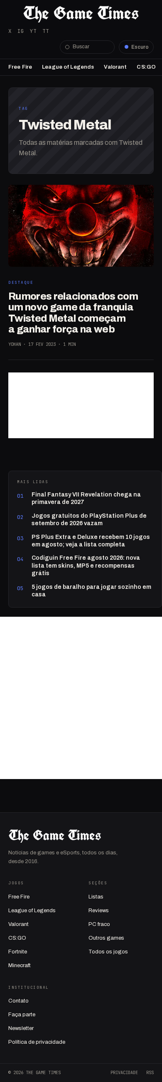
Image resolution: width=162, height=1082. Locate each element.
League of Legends (68, 67)
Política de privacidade (36, 1042)
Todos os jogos (108, 952)
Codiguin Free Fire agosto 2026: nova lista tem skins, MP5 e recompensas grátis (86, 565)
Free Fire (20, 67)
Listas (95, 897)
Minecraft (19, 965)
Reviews (98, 910)
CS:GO (146, 67)
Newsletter (21, 1028)
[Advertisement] (81, 405)
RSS (150, 1072)
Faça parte (21, 1014)
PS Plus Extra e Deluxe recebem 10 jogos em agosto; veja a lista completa (91, 541)
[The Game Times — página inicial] (81, 14)
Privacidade (124, 1072)
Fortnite (17, 952)
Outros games (106, 938)
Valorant (115, 67)
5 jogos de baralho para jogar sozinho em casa (91, 591)
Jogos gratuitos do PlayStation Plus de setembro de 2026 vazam (89, 519)
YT (33, 31)
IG (20, 31)
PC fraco (99, 924)
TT (45, 31)
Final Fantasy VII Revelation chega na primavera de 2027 (86, 498)
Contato (18, 1001)
